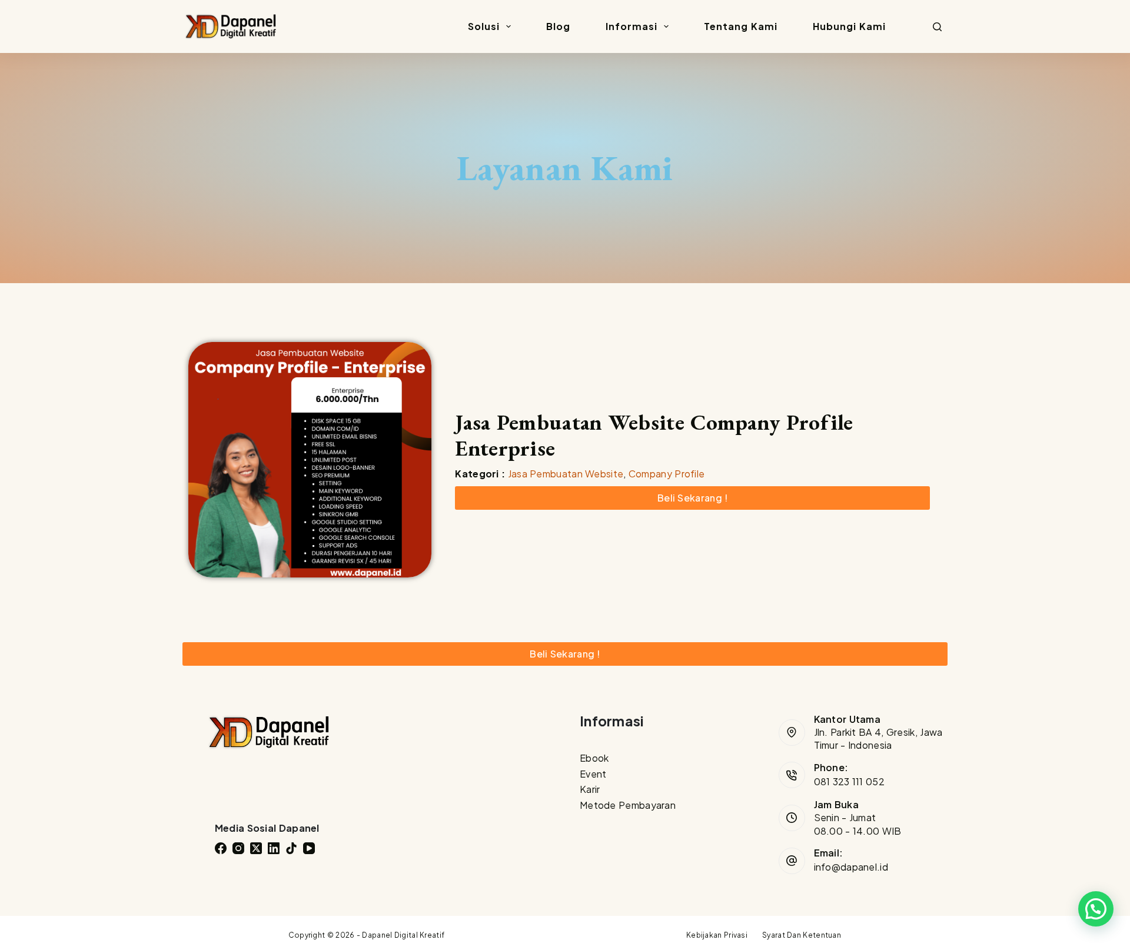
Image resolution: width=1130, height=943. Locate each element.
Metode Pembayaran (628, 805)
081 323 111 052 (849, 781)
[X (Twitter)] (256, 848)
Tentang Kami (740, 26)
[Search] (937, 26)
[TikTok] (291, 848)
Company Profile (667, 473)
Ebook (594, 758)
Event (593, 774)
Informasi (631, 26)
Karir (590, 789)
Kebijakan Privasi (716, 935)
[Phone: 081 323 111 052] (792, 775)
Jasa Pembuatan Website (566, 473)
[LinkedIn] (274, 848)
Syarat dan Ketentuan (801, 935)
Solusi (484, 26)
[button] (1096, 909)
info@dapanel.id (851, 867)
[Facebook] (221, 848)
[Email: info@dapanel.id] (792, 861)
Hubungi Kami (849, 26)
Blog (558, 26)
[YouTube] (309, 848)
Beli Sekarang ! (692, 498)
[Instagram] (238, 848)
